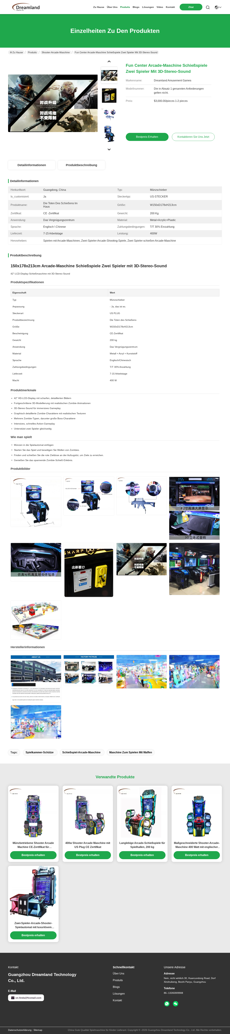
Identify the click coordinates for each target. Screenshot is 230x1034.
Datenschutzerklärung (19, 1030)
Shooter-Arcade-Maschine (56, 52)
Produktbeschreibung (81, 165)
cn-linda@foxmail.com (28, 997)
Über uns (112, 7)
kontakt (170, 7)
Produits (32, 52)
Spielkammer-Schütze (40, 752)
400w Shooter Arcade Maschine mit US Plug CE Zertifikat (87, 845)
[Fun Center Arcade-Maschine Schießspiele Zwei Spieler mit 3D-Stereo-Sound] (53, 103)
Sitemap (38, 1030)
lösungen (148, 7)
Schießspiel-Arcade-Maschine (81, 752)
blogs (136, 7)
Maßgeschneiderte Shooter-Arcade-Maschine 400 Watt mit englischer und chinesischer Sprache (197, 845)
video (160, 7)
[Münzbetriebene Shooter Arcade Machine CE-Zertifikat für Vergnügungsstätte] (33, 812)
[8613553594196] (167, 1004)
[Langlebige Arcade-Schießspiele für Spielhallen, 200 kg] (142, 812)
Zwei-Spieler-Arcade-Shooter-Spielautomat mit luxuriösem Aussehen (33, 925)
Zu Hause (98, 7)
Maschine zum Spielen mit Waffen (130, 752)
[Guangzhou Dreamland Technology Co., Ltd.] (26, 7)
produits (125, 7)
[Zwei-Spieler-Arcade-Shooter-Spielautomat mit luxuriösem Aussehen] (33, 892)
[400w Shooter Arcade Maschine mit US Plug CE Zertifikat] (88, 812)
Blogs (116, 987)
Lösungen (119, 993)
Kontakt (117, 1000)
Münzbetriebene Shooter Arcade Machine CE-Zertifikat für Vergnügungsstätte (33, 845)
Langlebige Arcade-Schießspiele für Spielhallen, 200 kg (142, 845)
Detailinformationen (32, 165)
